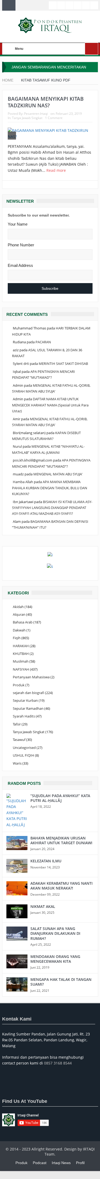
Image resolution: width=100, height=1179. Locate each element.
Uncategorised (24, 747)
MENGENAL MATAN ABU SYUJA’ (57, 474)
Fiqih (17, 637)
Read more (56, 170)
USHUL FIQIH (23, 755)
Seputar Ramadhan (28, 708)
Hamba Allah (23, 481)
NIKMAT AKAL (42, 906)
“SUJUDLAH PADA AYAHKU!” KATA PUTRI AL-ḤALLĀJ (60, 798)
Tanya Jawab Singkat (27, 118)
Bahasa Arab (23, 622)
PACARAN (43, 342)
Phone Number (21, 245)
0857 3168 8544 (58, 1063)
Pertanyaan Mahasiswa (31, 677)
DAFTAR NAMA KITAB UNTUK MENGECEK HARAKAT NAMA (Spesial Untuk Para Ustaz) (50, 405)
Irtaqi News (61, 1163)
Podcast (39, 1163)
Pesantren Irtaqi (36, 113)
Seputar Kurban (25, 700)
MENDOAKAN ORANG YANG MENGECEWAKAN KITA (55, 959)
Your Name (17, 224)
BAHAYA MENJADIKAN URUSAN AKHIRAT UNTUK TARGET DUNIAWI (61, 840)
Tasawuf (19, 739)
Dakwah (19, 630)
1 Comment (53, 118)
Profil (80, 1163)
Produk (19, 685)
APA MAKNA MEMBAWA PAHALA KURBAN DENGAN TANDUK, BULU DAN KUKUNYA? (49, 487)
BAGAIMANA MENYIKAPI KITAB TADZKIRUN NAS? (46, 102)
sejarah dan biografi (28, 692)
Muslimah (21, 661)
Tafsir (17, 724)
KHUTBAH (21, 653)
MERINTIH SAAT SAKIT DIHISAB (63, 363)
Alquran (19, 614)
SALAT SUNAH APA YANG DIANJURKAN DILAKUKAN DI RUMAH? (55, 933)
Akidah (18, 606)
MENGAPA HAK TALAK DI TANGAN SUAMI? (60, 982)
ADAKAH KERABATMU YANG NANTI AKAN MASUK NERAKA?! (61, 886)
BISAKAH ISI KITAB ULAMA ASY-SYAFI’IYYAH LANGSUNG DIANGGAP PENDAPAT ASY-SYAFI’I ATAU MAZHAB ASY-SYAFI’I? (52, 507)
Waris (17, 763)
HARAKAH (21, 645)
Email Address (20, 265)
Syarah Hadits (24, 716)
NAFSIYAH (21, 669)
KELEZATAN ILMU (45, 860)
